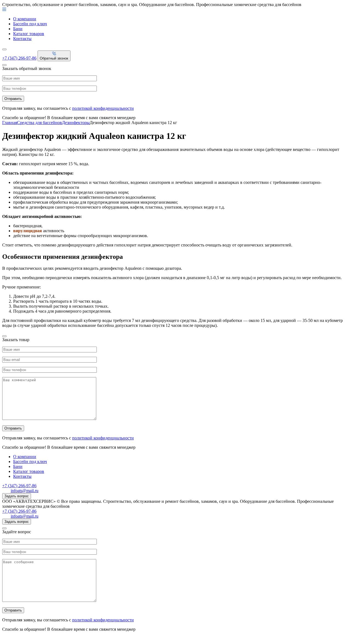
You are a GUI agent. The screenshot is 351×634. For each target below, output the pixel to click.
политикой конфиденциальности (103, 108)
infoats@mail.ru (24, 490)
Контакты (22, 38)
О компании (24, 18)
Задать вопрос (16, 496)
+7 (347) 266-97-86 (19, 58)
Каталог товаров (28, 33)
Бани (17, 28)
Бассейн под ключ (30, 23)
